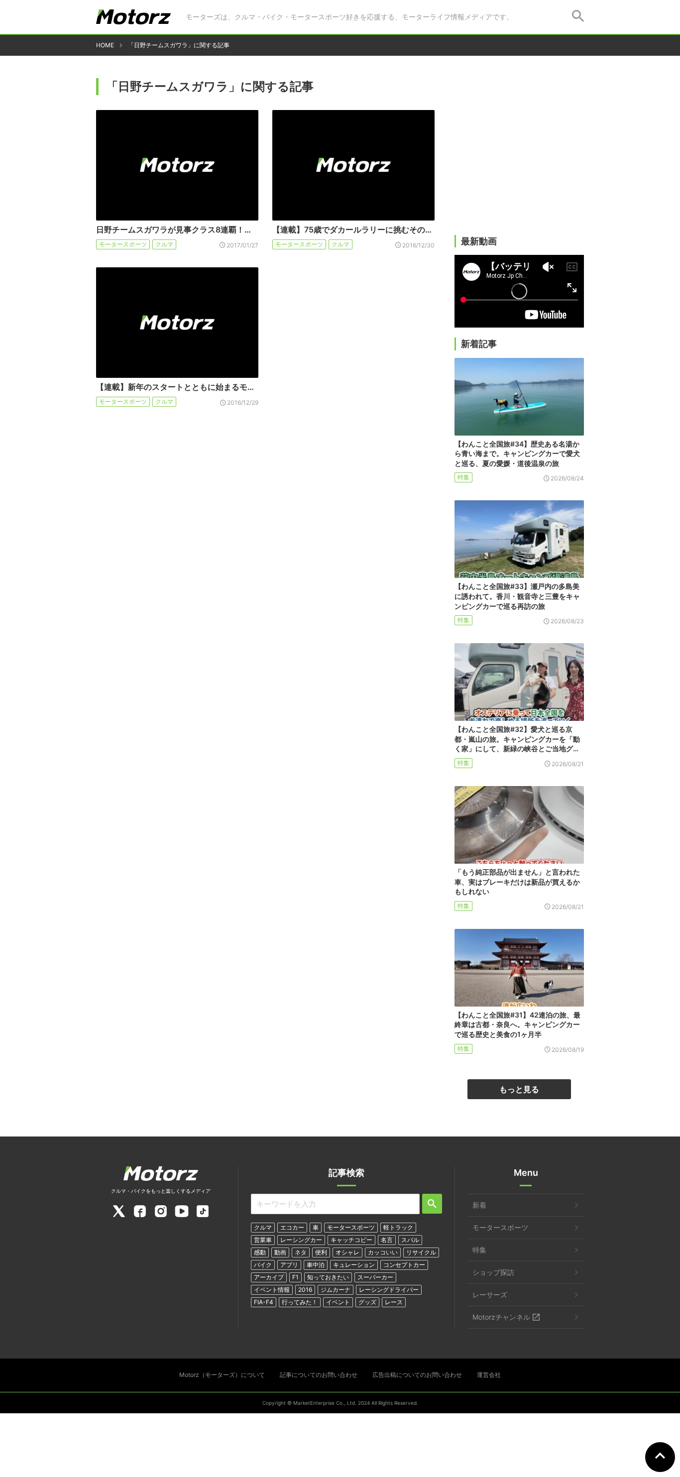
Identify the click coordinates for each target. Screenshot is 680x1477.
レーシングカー (301, 1240)
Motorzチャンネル (501, 1317)
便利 (321, 1252)
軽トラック (398, 1227)
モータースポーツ (123, 244)
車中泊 (316, 1264)
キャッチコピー (351, 1240)
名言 (387, 1240)
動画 (280, 1252)
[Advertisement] (519, 158)
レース (394, 1302)
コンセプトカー (404, 1264)
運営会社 (489, 1374)
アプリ (289, 1264)
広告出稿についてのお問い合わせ (417, 1374)
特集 (463, 477)
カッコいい (383, 1252)
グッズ (367, 1302)
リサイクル (421, 1252)
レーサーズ (489, 1294)
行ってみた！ (300, 1302)
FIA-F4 (263, 1302)
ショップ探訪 (493, 1272)
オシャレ (347, 1252)
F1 (295, 1277)
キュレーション (354, 1264)
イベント (338, 1302)
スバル (410, 1240)
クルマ (164, 244)
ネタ (301, 1252)
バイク (263, 1264)
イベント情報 (272, 1289)
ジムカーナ (335, 1289)
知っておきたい (328, 1277)
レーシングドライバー (389, 1289)
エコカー (292, 1227)
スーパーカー (375, 1277)
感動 (260, 1252)
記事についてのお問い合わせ (318, 1374)
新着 (479, 1205)
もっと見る (519, 1089)
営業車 (263, 1240)
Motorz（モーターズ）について (222, 1374)
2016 (305, 1289)
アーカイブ (269, 1277)
